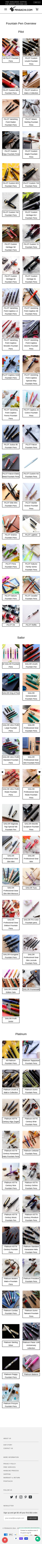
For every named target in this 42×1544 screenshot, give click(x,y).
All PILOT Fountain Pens (11, 59)
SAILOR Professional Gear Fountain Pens (31, 728)
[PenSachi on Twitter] (11, 1498)
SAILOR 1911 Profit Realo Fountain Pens (11, 792)
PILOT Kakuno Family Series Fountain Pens (31, 567)
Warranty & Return (11, 1477)
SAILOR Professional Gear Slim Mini (10, 859)
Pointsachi (8, 1481)
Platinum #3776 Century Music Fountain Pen (10, 1217)
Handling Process (11, 1470)
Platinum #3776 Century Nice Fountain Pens (10, 1185)
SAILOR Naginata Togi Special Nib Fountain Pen (10, 827)
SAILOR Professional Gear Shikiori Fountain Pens (10, 924)
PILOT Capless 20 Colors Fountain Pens (31, 413)
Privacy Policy (9, 1464)
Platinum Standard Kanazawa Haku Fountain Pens (31, 1249)
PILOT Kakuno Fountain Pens (11, 597)
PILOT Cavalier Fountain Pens (31, 597)
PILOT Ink (11, 625)
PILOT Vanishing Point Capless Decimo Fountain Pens (31, 344)
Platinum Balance (31, 1374)
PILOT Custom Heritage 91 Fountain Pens (31, 279)
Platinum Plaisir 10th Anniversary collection (31, 1345)
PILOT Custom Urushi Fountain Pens (31, 61)
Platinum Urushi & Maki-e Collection (10, 1091)
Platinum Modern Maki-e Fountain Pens (11, 1281)
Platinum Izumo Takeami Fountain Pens (31, 1313)
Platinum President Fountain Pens (31, 1279)
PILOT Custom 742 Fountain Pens (11, 213)
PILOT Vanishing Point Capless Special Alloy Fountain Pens (31, 379)
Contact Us (8, 1448)
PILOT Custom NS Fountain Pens (31, 475)
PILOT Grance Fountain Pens (11, 536)
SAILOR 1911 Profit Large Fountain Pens (11, 728)
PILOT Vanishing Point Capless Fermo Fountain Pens (11, 414)
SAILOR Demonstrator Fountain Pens (31, 696)
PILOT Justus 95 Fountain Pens (11, 446)
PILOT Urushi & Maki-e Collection (31, 91)
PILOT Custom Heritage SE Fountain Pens (11, 247)
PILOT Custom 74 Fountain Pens (31, 245)
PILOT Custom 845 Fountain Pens (11, 91)
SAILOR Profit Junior (11, 1019)
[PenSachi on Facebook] (16, 1498)
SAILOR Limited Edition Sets (10, 990)
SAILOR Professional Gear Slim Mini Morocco (10, 891)
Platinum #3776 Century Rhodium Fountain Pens (31, 1217)
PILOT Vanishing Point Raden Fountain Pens (11, 122)
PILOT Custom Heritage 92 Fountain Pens (11, 279)
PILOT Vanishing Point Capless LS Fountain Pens (11, 311)
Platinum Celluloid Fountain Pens (31, 1152)
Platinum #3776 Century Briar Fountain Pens (31, 1121)
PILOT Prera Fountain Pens (11, 565)
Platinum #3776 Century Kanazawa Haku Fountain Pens (10, 1153)
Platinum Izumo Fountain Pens (31, 1091)
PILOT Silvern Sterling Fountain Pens (31, 122)
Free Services (9, 1467)
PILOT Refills (31, 625)
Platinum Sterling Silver (11, 1343)
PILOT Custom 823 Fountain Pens (11, 184)
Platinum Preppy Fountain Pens (11, 1375)
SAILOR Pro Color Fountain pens (31, 921)
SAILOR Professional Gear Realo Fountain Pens (31, 793)
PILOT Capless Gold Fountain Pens (10, 376)
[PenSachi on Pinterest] (25, 1498)
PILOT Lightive (31, 535)
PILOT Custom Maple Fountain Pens (31, 154)
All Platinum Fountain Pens (11, 1061)
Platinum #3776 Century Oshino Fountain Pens (31, 1185)
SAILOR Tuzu (31, 888)
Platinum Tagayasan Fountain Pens (31, 1061)
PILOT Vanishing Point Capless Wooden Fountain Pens (11, 344)
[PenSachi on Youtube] (30, 1498)
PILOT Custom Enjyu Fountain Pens (10, 152)
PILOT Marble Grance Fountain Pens (31, 506)
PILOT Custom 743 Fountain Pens (31, 184)
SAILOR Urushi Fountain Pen (31, 665)
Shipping (7, 1474)
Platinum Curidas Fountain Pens (11, 1311)
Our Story (7, 1445)
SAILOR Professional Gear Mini (31, 859)
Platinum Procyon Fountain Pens (11, 1404)
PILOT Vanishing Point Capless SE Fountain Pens (31, 311)
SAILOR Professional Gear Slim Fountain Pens (31, 760)
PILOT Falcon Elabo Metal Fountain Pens (10, 475)
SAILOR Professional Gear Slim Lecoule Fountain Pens (31, 958)
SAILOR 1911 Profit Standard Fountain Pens (11, 760)
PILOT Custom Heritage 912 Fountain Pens (31, 215)
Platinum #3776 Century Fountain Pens (11, 1249)
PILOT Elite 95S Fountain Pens (10, 504)
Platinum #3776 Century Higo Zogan (11, 1120)
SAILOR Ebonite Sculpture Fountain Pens (31, 827)
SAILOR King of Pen (10, 693)
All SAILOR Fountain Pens (10, 665)
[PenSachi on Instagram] (21, 1498)
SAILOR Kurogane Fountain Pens (10, 955)
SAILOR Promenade (31, 989)
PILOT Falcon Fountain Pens (31, 446)
